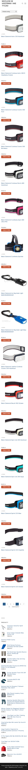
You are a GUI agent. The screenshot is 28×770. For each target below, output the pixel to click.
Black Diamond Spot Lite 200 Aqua (12, 476)
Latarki (3, 34)
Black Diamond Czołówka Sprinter (12, 256)
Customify (20, 767)
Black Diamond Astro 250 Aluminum (12, 36)
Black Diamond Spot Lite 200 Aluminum (14, 440)
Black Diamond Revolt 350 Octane (12, 403)
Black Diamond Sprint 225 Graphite (12, 550)
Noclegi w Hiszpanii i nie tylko (9, 3)
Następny (15, 607)
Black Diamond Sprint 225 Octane (12, 586)
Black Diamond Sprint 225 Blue (11, 513)
